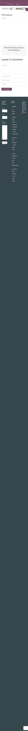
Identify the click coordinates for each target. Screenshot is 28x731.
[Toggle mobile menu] (25, 11)
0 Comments (3, 18)
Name (4, 108)
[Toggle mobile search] (23, 11)
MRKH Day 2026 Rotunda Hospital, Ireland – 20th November (14, 126)
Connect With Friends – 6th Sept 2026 (14, 175)
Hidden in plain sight (14, 110)
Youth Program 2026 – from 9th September (14, 159)
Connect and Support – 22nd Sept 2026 (14, 143)
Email (3, 114)
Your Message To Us (4, 123)
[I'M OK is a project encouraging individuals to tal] (23, 263)
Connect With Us (4, 142)
